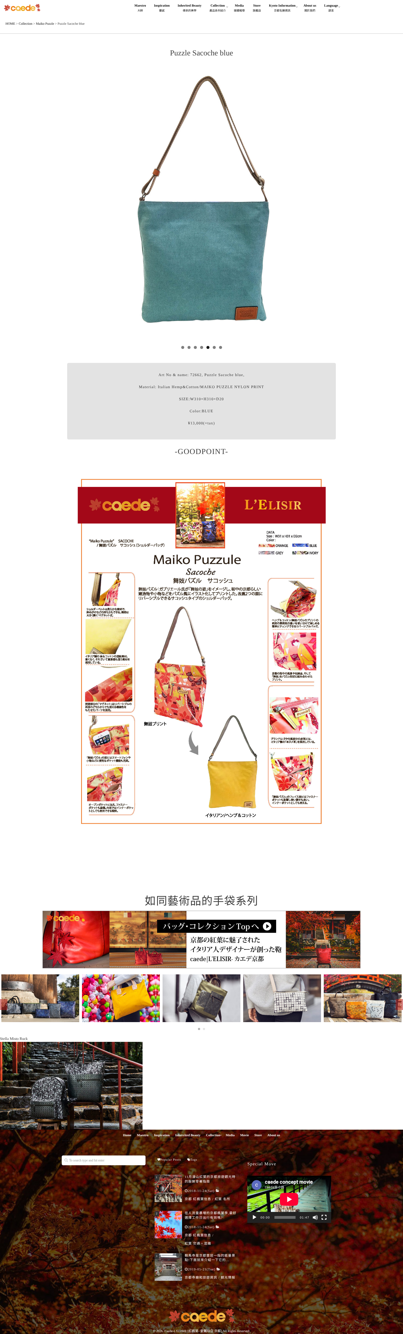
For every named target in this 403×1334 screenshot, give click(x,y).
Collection (217, 8)
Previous (74, 206)
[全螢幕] (324, 1217)
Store (257, 8)
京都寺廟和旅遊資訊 (201, 1277)
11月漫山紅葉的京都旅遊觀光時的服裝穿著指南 (210, 1179)
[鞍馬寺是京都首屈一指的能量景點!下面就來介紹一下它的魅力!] (168, 1267)
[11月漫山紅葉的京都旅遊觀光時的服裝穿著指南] (168, 1188)
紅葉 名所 (222, 1199)
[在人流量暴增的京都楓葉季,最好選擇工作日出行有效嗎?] (168, 1224)
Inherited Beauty (190, 8)
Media (239, 8)
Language (331, 8)
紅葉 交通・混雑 (198, 1243)
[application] (289, 1199)
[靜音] (315, 1217)
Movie (244, 1135)
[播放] (254, 1217)
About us (309, 8)
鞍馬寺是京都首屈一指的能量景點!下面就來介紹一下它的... (210, 1258)
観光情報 (228, 1277)
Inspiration (162, 8)
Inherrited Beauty (187, 1135)
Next (329, 206)
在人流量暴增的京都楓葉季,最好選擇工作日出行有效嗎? (211, 1215)
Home (127, 1135)
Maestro (140, 8)
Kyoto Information (282, 8)
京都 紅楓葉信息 (198, 1199)
